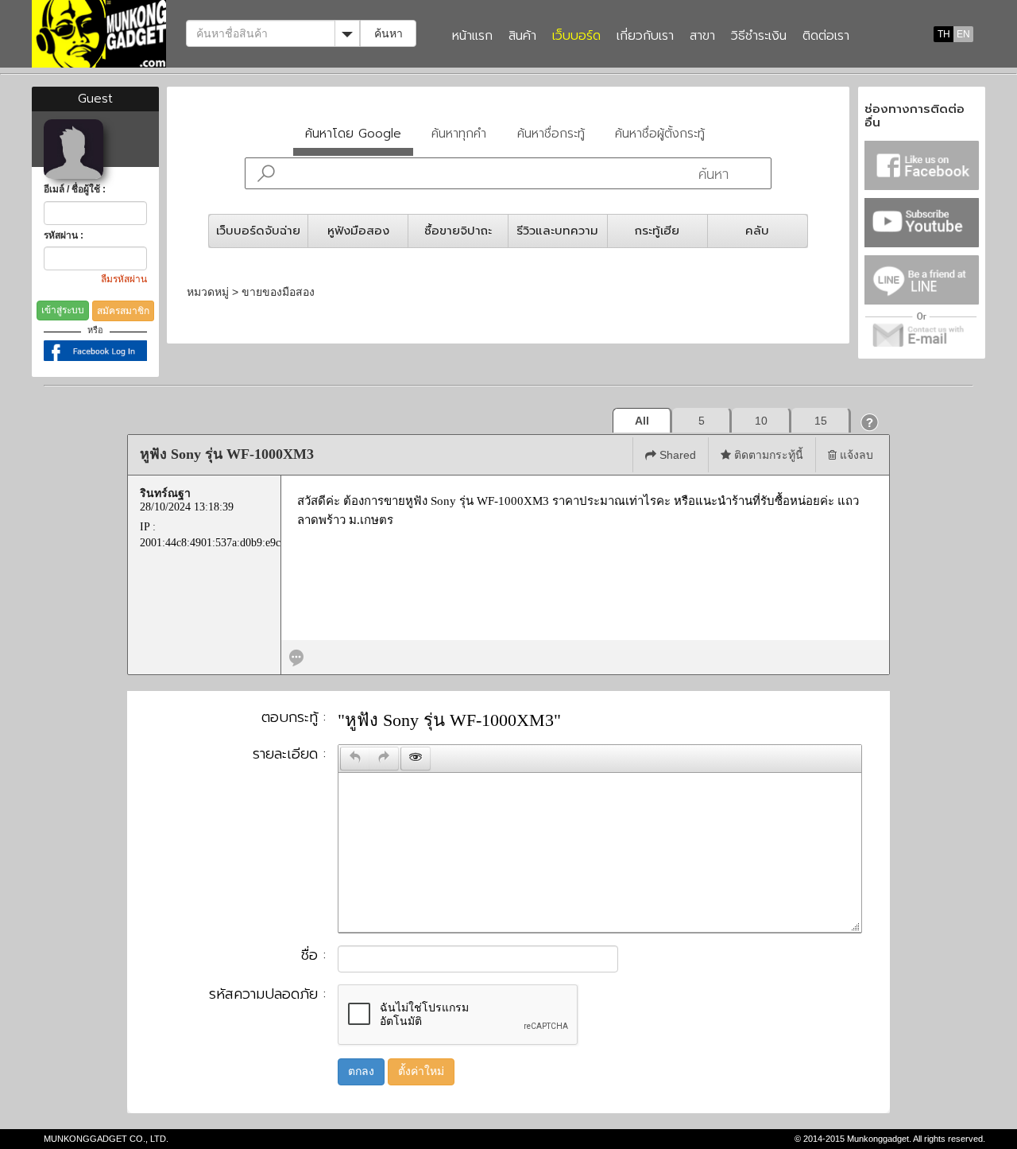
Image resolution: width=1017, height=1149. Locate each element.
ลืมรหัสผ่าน (124, 279)
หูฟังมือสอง (358, 230)
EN (963, 34)
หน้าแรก (472, 36)
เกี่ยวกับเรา (645, 36)
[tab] (353, 137)
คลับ (757, 230)
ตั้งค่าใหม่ (421, 1071)
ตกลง (361, 1071)
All (642, 420)
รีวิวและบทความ (557, 230)
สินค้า (522, 36)
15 (820, 420)
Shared (676, 454)
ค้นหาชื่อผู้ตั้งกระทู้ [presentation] (660, 133)
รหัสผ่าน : (63, 235)
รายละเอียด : (289, 754)
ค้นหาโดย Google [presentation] (353, 133)
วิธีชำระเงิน (759, 36)
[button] (870, 422)
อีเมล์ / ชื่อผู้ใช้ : (75, 189)
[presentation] (355, 758)
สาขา (702, 36)
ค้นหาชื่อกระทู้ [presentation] (551, 133)
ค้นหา (388, 33)
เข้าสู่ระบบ (62, 310)
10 (761, 420)
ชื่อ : (313, 955)
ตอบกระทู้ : (293, 718)
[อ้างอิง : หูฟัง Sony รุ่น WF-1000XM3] (296, 656)
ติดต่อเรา (825, 36)
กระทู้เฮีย (657, 230)
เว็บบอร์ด (576, 36)
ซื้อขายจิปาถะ (458, 230)
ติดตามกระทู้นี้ (767, 454)
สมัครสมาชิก (123, 310)
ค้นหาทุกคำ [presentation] (458, 133)
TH (944, 34)
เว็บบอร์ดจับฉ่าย (258, 230)
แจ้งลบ (855, 454)
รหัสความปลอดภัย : (267, 994)
